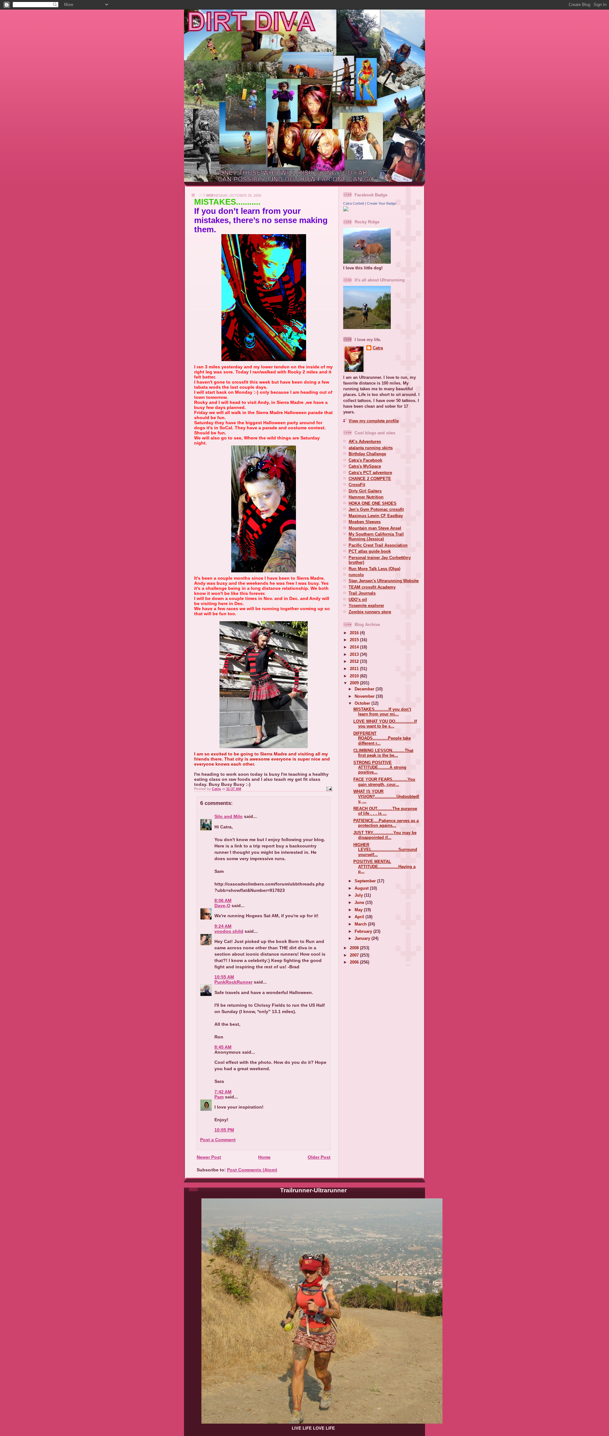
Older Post (319, 1157)
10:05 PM (224, 1129)
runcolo (356, 574)
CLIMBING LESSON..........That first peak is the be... (383, 753)
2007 (355, 955)
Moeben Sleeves (365, 521)
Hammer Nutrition (366, 497)
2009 (355, 683)
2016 (355, 632)
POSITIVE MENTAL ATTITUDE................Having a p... (384, 866)
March (361, 924)
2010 (355, 676)
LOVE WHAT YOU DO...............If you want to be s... (385, 723)
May (359, 909)
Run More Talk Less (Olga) (374, 568)
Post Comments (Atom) (252, 1169)
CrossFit (357, 484)
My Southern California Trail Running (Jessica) (376, 536)
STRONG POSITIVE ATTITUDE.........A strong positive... (379, 767)
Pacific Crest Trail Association (378, 545)
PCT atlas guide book (370, 551)
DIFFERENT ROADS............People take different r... (382, 738)
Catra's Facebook (365, 460)
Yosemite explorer (366, 605)
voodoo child (228, 931)
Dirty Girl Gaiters (365, 491)
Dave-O (222, 905)
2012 (355, 661)
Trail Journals (362, 593)
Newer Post (209, 1157)
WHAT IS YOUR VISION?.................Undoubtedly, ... (386, 796)
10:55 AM (224, 976)
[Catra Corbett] (345, 209)
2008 (355, 947)
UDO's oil (358, 599)
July (359, 895)
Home (264, 1157)
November (365, 696)
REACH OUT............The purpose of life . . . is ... (385, 811)
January (363, 938)
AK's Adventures (365, 441)
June (360, 902)
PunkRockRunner (233, 982)
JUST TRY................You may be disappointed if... (384, 835)
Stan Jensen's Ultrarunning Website (384, 580)
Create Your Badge (381, 203)
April (360, 916)
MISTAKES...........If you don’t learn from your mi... (382, 711)
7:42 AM (223, 1091)
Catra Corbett (353, 203)
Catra (378, 348)
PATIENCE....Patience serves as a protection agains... (386, 823)
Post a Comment (218, 1139)
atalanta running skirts (371, 447)
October (363, 703)
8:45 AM (223, 1047)
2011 (355, 668)
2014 (355, 647)
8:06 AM (223, 900)
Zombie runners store (370, 611)
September (366, 881)
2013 (355, 654)
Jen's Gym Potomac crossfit (376, 509)
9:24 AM (223, 926)
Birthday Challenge (367, 453)
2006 (355, 962)
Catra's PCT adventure (370, 472)
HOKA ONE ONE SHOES (372, 503)
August (362, 888)
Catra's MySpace (365, 466)
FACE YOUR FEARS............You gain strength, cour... (384, 782)
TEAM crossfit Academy (372, 587)
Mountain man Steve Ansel (375, 528)
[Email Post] (328, 789)
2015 (355, 639)
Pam (219, 1096)
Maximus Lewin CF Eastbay (376, 515)
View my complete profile (374, 420)
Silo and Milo (228, 816)
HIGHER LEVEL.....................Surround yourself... (385, 849)
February (364, 931)
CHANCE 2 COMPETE (370, 478)
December (365, 689)
